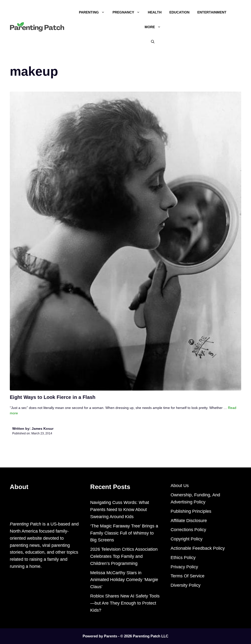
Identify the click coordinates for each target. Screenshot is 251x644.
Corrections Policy (188, 529)
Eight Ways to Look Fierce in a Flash (52, 397)
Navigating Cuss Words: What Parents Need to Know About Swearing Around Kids (119, 509)
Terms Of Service (187, 575)
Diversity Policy (186, 585)
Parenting (89, 12)
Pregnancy (123, 12)
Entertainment (211, 12)
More (150, 27)
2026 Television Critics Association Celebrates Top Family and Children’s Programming (124, 556)
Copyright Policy (186, 539)
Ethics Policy (183, 557)
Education (179, 12)
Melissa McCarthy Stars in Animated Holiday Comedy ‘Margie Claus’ (124, 579)
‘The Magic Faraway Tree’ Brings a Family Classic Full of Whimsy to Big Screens (124, 533)
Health (155, 12)
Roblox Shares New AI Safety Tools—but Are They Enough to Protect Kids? (125, 603)
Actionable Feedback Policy (198, 548)
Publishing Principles (191, 511)
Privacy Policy (184, 566)
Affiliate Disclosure (189, 520)
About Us (180, 485)
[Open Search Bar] (152, 41)
